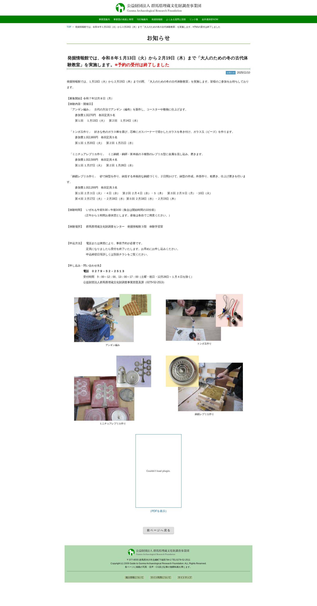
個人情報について (134, 577)
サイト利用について (161, 577)
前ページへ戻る (159, 530)
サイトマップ (184, 577)
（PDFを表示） (158, 511)
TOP (69, 27)
